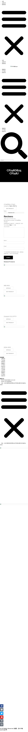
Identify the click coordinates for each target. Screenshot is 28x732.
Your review (7, 226)
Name (5, 240)
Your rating (6, 225)
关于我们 (4, 71)
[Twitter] (1, 713)
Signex (10, 206)
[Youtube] (1, 717)
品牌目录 (4, 3)
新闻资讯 (4, 4)
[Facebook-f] (1, 706)
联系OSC (4, 72)
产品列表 (3, 360)
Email (5, 246)
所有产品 (15, 206)
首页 (3, 1)
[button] (14, 32)
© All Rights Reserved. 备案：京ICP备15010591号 (11, 729)
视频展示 (4, 69)
